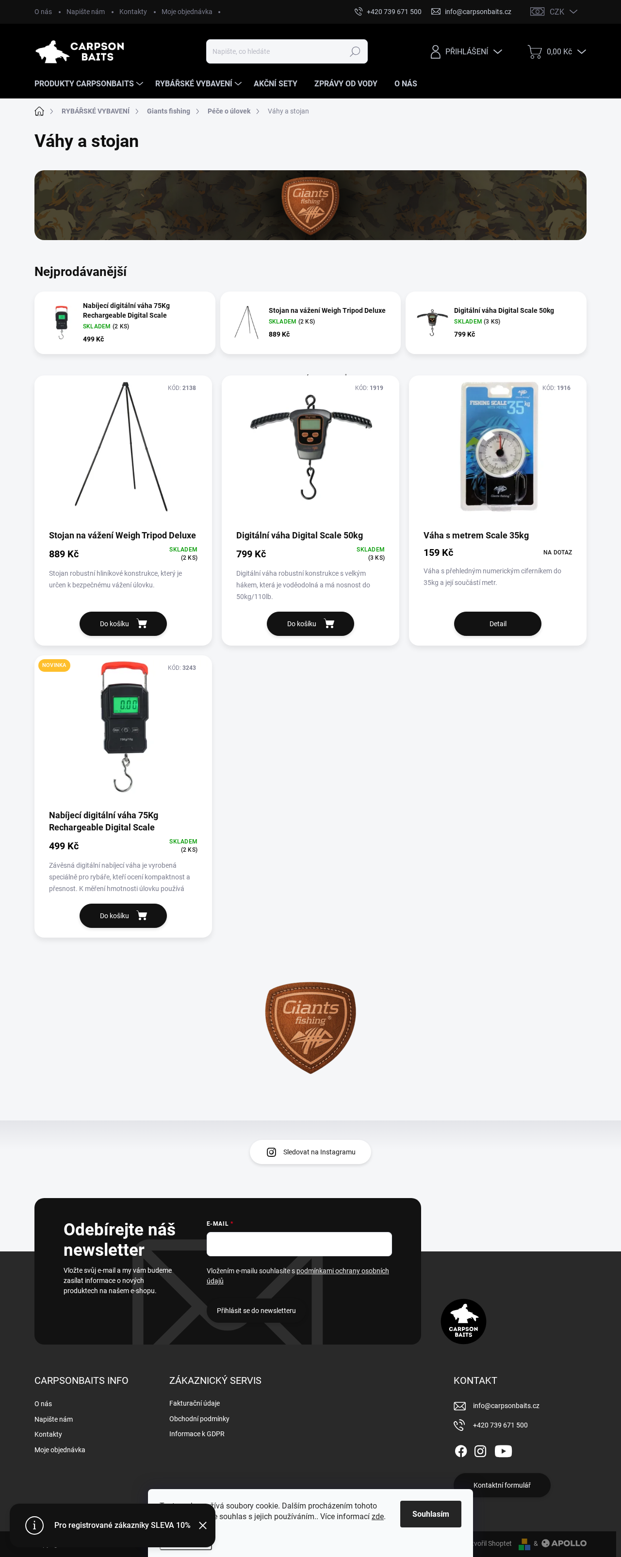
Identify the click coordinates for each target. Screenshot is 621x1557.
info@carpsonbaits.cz (506, 1406)
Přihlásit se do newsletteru (256, 1310)
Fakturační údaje (194, 1403)
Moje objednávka (187, 12)
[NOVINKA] (123, 732)
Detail (498, 624)
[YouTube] (503, 1449)
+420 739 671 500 (500, 1425)
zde (378, 1516)
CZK (557, 11)
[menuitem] (90, 83)
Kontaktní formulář (502, 1485)
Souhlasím (430, 1514)
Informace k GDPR (197, 1434)
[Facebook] (461, 1449)
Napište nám (85, 12)
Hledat (355, 51)
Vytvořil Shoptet (488, 1543)
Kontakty (133, 12)
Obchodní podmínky (199, 1419)
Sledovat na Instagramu (319, 1152)
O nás (43, 12)
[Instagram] (480, 1449)
